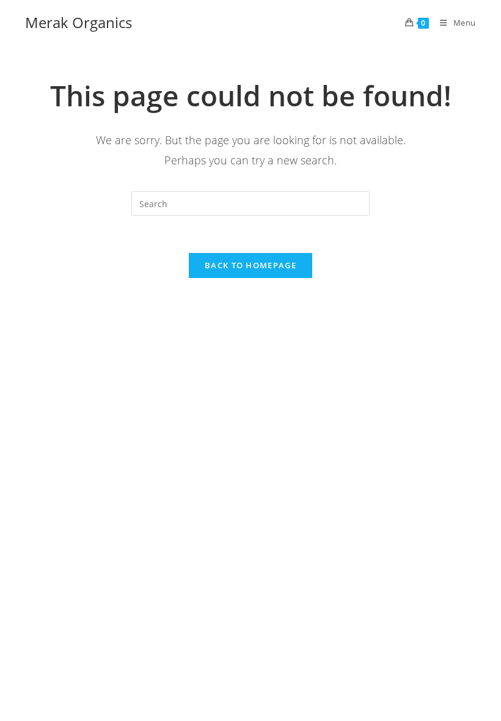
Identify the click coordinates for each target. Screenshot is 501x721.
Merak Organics (78, 22)
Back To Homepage (250, 265)
